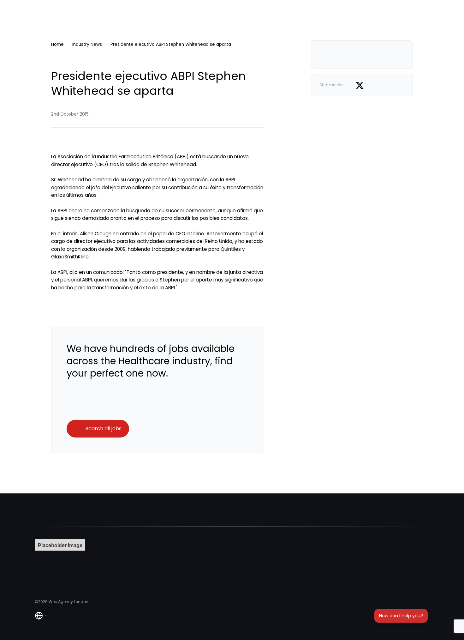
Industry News (87, 44)
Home (57, 44)
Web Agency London (68, 601)
